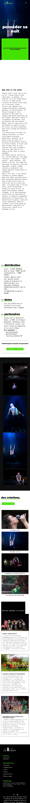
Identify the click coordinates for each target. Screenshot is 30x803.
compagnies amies (8, 767)
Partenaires (6, 765)
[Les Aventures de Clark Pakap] (15, 584)
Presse (5, 769)
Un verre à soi (15, 530)
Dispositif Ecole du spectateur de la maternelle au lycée (13, 717)
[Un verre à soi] (15, 519)
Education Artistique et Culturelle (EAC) (14, 674)
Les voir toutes (9, 503)
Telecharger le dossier (14, 349)
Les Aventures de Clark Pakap (15, 595)
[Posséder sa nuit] (15, 541)
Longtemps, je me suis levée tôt (15, 573)
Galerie (5, 771)
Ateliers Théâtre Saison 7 (10, 633)
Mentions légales (8, 776)
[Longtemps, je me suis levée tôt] (15, 562)
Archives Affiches (8, 774)
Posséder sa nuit (15, 552)
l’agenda (20, 308)
